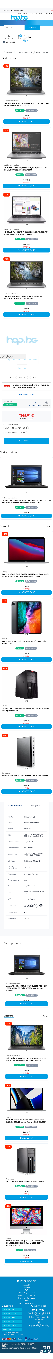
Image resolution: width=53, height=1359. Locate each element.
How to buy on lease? (26, 1293)
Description (34, 806)
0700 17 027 (6, 10)
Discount (4, 526)
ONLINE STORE (7, 1329)
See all (49, 526)
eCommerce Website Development (17, 1348)
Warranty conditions (26, 1295)
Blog (26, 1301)
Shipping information (26, 1298)
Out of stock (26, 441)
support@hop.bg (18, 10)
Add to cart (28, 121)
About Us (26, 1285)
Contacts (26, 1288)
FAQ (26, 1290)
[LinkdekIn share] (24, 377)
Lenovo (27, 918)
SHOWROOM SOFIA (8, 1309)
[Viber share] (15, 377)
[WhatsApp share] (29, 377)
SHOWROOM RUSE (8, 1321)
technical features (26, 395)
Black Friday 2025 (26, 1303)
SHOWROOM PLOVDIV (9, 1313)
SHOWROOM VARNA (9, 1317)
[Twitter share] (33, 377)
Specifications (14, 806)
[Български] (52, 10)
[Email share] (20, 377)
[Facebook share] (10, 377)
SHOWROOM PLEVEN (9, 1325)
